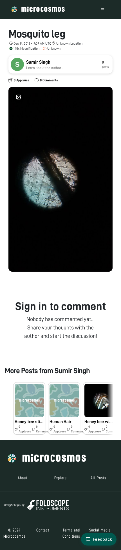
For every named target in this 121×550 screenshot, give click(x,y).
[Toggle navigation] (103, 9)
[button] (29, 408)
